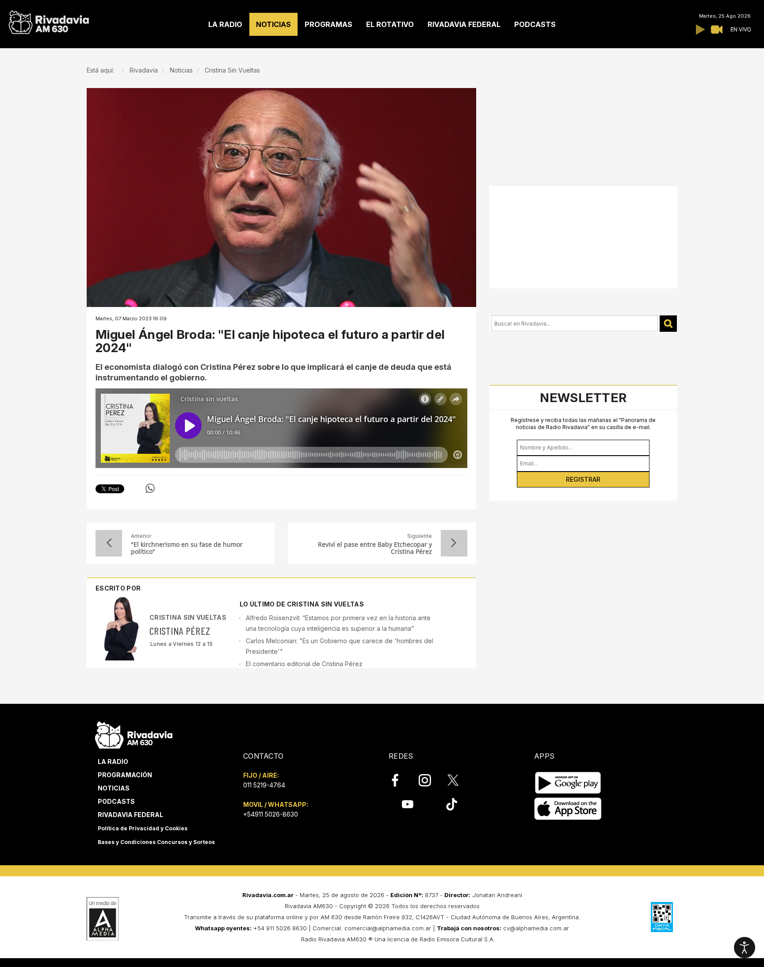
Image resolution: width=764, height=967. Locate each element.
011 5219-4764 (264, 785)
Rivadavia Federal (130, 814)
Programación (125, 775)
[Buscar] (668, 323)
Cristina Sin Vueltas (187, 617)
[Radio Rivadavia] (134, 733)
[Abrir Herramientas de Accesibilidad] (744, 947)
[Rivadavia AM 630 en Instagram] (429, 780)
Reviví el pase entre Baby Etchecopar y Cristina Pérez (375, 548)
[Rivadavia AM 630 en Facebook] (400, 780)
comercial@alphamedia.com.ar (387, 928)
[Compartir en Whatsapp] (150, 488)
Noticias (114, 788)
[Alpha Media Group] (102, 918)
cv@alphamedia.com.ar (536, 928)
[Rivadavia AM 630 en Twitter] (458, 780)
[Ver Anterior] (109, 543)
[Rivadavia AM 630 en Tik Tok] (451, 804)
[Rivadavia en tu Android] (568, 783)
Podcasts (116, 801)
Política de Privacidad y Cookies (142, 828)
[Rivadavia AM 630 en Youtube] (407, 804)
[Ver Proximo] (454, 543)
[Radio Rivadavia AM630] (49, 20)
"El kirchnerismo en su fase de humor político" (187, 548)
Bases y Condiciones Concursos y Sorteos (156, 842)
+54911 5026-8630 (270, 814)
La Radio (113, 761)
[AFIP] (662, 917)
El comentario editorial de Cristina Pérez (304, 664)
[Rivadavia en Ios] (568, 809)
